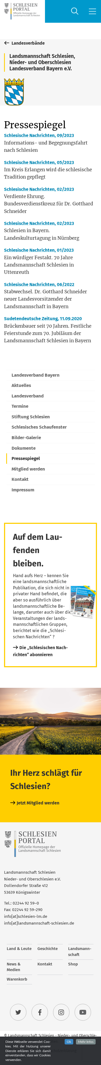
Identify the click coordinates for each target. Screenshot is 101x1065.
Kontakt (20, 479)
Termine (20, 406)
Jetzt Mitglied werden (38, 803)
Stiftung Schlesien (31, 417)
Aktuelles (21, 385)
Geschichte (47, 948)
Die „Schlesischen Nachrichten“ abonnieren (40, 651)
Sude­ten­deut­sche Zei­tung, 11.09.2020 (43, 318)
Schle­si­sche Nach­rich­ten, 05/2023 (39, 162)
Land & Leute (19, 948)
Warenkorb (17, 979)
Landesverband (28, 396)
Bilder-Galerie (26, 438)
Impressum (23, 490)
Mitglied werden (28, 469)
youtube (83, 1012)
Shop (73, 964)
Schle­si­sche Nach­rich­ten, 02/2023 (39, 189)
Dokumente (24, 448)
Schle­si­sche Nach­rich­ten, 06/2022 (39, 284)
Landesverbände (28, 43)
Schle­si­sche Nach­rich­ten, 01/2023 (39, 250)
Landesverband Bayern (36, 375)
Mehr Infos (85, 1041)
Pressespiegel (26, 458)
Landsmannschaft (79, 951)
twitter (18, 1012)
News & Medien (13, 967)
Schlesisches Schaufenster (39, 427)
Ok (69, 1041)
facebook (40, 1012)
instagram (61, 1012)
